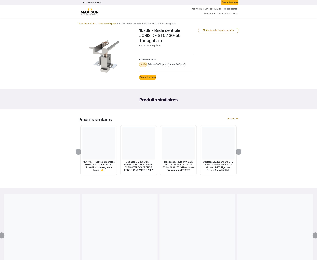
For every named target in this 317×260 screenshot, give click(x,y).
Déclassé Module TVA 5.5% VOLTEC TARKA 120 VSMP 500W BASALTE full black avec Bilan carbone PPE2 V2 (178, 165)
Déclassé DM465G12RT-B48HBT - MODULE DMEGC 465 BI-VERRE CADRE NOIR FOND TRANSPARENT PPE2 (138, 165)
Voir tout (231, 118)
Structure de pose (107, 23)
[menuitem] (209, 13)
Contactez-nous (230, 2)
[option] (158, 151)
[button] (80, 151)
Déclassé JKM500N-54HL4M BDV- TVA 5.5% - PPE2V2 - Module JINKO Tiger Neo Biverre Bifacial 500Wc (218, 165)
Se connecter (230, 9)
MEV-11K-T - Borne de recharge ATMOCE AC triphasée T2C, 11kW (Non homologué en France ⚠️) (99, 165)
